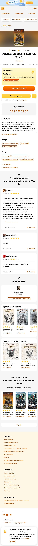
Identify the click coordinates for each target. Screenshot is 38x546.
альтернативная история (19, 156)
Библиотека (19, 13)
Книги (6, 19)
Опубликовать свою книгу (10, 167)
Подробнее (26, 538)
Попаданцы (24, 143)
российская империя (26, 159)
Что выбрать (5, 13)
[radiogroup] (19, 111)
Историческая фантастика (10, 143)
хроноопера (6, 156)
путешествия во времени (10, 159)
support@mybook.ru (20, 523)
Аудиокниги (17, 19)
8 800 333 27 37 (7, 523)
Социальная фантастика (9, 146)
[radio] (11, 110)
